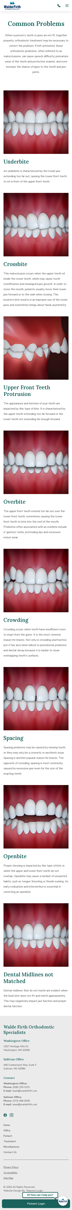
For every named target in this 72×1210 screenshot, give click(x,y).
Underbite (16, 161)
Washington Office (16, 1040)
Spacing (13, 738)
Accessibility (10, 1172)
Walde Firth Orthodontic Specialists (28, 1029)
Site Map (8, 1178)
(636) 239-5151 (21, 1087)
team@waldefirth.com (24, 1090)
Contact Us (10, 1152)
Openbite (15, 856)
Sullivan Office (13, 1059)
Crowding (15, 620)
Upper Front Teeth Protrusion (26, 390)
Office (6, 1130)
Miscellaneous (11, 1146)
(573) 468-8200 (21, 1100)
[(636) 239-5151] (60, 5)
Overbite (14, 501)
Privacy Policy (11, 1167)
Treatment (9, 1141)
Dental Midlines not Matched (28, 977)
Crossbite (15, 264)
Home (6, 1125)
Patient (7, 1136)
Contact (9, 1078)
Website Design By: (14, 1190)
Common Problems (36, 23)
